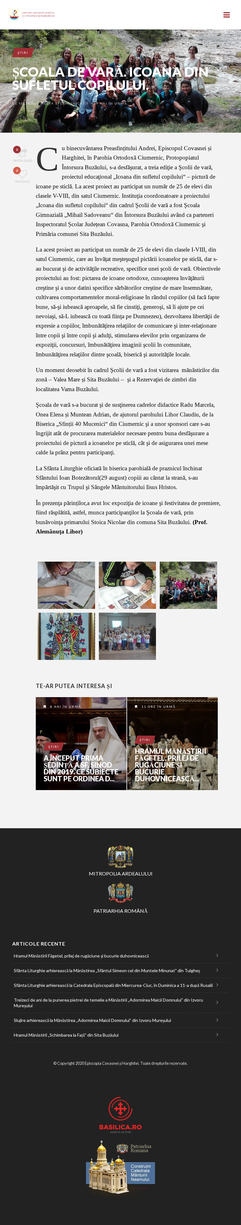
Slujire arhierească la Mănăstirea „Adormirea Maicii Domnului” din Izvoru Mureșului (92, 1020)
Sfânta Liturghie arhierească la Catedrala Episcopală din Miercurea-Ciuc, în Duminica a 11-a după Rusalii (113, 985)
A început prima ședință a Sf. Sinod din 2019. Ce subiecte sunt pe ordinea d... (81, 768)
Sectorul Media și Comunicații (53, 103)
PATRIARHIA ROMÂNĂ (121, 911)
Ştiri (23, 52)
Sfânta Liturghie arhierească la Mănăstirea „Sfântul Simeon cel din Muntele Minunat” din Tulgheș (107, 970)
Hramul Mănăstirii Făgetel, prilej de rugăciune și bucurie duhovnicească (172, 743)
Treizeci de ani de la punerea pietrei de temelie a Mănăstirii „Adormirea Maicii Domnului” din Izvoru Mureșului (108, 1002)
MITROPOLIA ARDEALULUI (121, 873)
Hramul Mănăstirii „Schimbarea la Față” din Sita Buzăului (66, 1035)
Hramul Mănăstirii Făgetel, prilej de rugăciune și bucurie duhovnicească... (170, 765)
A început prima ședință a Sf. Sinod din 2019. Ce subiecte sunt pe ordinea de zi (81, 743)
